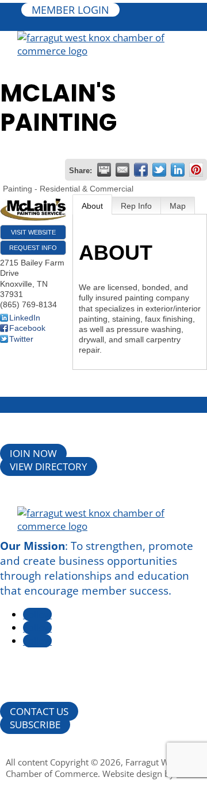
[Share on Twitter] (159, 170)
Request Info (33, 247)
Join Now (33, 453)
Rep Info (136, 205)
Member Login (70, 10)
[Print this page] (104, 170)
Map (178, 205)
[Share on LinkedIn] (178, 170)
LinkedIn (24, 317)
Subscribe (35, 724)
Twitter (21, 338)
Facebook (27, 328)
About (92, 205)
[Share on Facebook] (141, 170)
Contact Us (39, 711)
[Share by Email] (122, 170)
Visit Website (33, 232)
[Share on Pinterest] (196, 170)
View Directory (48, 466)
